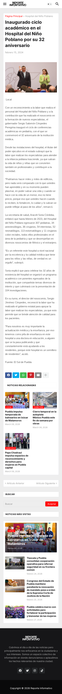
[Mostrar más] (45, 375)
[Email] (38, 375)
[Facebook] (8, 375)
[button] (4, 4)
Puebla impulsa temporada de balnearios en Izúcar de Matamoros (16, 416)
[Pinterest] (30, 375)
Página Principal (13, 16)
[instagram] (35, 670)
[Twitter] (16, 375)
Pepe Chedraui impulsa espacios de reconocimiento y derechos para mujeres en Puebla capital (16, 460)
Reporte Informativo (41, 688)
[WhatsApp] (23, 375)
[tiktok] (42, 670)
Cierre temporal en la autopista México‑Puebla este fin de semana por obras (44, 417)
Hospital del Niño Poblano (39, 16)
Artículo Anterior (15, 483)
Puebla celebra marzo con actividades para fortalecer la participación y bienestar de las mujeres (41, 611)
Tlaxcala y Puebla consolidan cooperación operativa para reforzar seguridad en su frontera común (41, 564)
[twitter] (27, 670)
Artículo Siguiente (45, 483)
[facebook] (20, 670)
